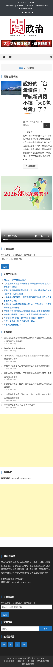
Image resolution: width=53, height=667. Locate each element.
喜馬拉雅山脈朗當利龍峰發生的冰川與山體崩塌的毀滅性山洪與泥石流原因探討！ (28, 339)
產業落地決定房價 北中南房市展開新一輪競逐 (24, 318)
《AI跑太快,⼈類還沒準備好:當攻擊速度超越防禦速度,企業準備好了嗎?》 (27, 357)
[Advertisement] (26, 440)
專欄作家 (20, 6)
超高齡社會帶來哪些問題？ (15, 280)
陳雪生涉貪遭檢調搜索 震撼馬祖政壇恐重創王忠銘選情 (27, 311)
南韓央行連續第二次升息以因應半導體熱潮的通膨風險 (26, 314)
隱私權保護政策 (26, 8)
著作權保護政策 (42, 6)
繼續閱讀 (31, 166)
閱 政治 (26, 125)
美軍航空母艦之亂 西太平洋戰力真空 (19, 321)
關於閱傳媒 (9, 6)
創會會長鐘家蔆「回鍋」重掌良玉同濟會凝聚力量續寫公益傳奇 (28, 385)
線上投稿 (30, 6)
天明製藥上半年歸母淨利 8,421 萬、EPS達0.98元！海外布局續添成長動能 (27, 396)
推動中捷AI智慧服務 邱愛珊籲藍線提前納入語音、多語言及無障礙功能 (28, 375)
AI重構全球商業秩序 (12, 324)
